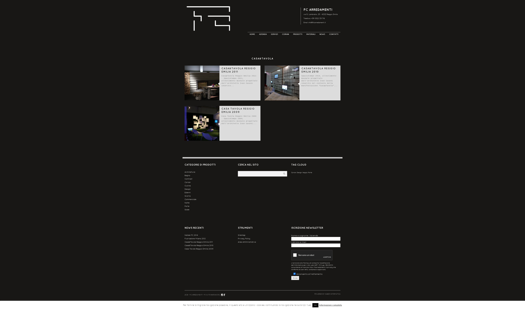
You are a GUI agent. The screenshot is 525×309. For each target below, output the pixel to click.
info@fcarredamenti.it (317, 22)
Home (252, 34)
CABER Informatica (332, 294)
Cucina (188, 186)
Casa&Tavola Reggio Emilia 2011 (199, 242)
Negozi (305, 172)
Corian (285, 34)
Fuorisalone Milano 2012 (195, 239)
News (322, 34)
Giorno (188, 196)
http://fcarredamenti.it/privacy (321, 267)
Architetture (190, 172)
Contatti (333, 34)
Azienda (263, 34)
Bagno (187, 175)
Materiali (310, 34)
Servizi (274, 34)
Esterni (188, 193)
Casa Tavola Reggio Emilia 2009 (199, 249)
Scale (187, 210)
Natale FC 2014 (191, 235)
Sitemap (241, 235)
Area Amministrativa (247, 242)
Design (188, 189)
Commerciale (190, 199)
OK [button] (315, 305)
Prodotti (297, 34)
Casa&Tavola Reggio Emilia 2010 (199, 245)
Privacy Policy (244, 239)
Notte (187, 203)
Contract (188, 179)
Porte (187, 206)
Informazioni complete (330, 305)
